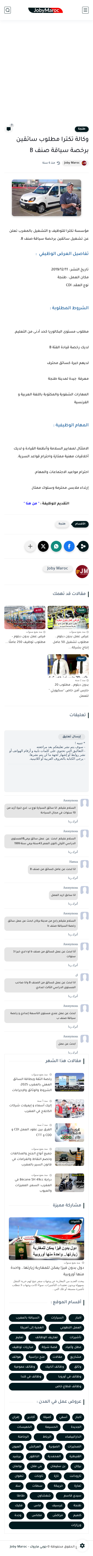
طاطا (21, 1496)
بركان (77, 1466)
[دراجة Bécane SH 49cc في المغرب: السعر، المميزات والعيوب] (69, 1182)
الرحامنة (23, 1437)
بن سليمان (58, 1466)
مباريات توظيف (22, 1347)
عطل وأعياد (73, 1347)
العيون (16, 1446)
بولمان (17, 1466)
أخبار (78, 1318)
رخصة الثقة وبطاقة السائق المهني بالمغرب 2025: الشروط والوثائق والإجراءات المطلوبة (32, 1086)
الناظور (34, 1456)
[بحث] (7, 10)
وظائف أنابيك (54, 1367)
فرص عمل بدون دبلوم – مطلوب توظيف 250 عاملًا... (25, 639)
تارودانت (75, 1476)
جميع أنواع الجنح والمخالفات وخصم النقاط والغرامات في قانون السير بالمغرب (31, 1159)
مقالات (57, 1357)
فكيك (18, 1505)
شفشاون (44, 1496)
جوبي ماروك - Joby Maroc (28, 1547)
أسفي (63, 1417)
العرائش (35, 1446)
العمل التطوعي (70, 1327)
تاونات (38, 1476)
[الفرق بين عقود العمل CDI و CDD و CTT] (69, 1132)
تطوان (19, 1476)
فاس (37, 1505)
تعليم (19, 1337)
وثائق (77, 1367)
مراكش (58, 1515)
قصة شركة (49, 1347)
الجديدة (76, 1427)
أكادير (31, 1417)
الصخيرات (74, 1446)
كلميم (77, 1515)
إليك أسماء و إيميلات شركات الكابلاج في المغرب (30, 1108)
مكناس (37, 1515)
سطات (37, 1486)
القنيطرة (75, 1456)
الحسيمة (51, 1427)
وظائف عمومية (24, 1367)
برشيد (17, 1456)
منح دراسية (37, 1357)
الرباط (47, 1437)
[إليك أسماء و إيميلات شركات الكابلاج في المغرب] (69, 1108)
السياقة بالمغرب (27, 1318)
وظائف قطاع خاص (68, 1386)
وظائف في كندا (31, 1376)
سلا (18, 1486)
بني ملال (36, 1466)
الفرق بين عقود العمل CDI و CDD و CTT (31, 1132)
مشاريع (75, 1357)
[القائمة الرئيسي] (85, 10)
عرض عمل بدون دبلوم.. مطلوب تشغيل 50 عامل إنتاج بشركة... (71, 642)
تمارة (77, 1486)
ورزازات (76, 1525)
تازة (56, 1476)
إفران (15, 1417)
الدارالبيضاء (73, 1437)
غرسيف (57, 1505)
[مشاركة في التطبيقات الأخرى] (30, 546)
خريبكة (58, 1486)
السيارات (57, 1318)
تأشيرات (75, 1337)
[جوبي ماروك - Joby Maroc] (46, 10)
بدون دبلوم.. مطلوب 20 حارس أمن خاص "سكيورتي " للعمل (69, 690)
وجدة (17, 1515)
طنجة (81, 129)
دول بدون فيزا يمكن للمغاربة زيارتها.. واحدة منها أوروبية (47, 1271)
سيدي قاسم (72, 1496)
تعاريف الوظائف (46, 1337)
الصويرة (54, 1446)
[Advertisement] (46, 76)
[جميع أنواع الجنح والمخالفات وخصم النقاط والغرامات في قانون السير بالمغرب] (69, 1156)
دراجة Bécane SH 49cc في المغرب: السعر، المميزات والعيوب (33, 1185)
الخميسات (24, 1427)
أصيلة (47, 1417)
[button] (69, 546)
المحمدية (54, 1456)
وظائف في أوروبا (69, 1376)
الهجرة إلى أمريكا (32, 1327)
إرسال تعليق (72, 736)
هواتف (16, 1357)
